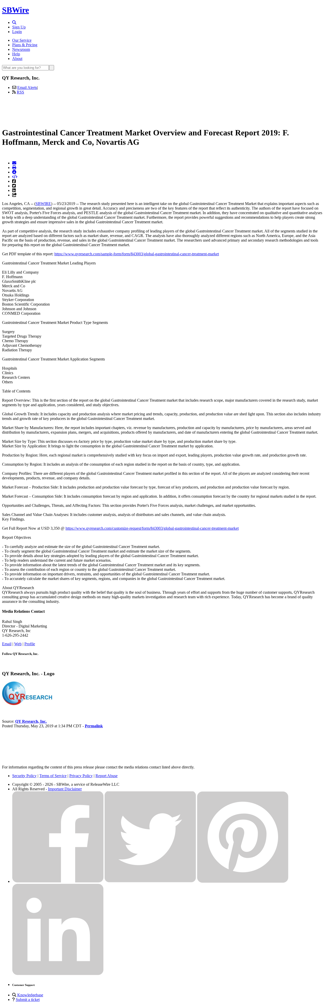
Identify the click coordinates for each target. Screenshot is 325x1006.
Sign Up (19, 27)
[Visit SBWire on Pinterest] (242, 881)
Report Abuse (106, 776)
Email (6, 644)
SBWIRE (43, 203)
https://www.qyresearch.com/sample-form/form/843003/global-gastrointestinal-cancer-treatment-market (136, 254)
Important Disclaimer (65, 789)
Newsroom (21, 49)
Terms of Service (53, 776)
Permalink (94, 726)
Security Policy (24, 776)
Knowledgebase (30, 995)
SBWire (15, 9)
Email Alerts (27, 87)
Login (17, 31)
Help (16, 54)
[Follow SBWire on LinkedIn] (58, 974)
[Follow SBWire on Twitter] (150, 881)
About (17, 58)
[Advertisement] (162, 110)
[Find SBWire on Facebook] (58, 881)
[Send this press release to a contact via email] (14, 163)
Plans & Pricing (24, 45)
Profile (29, 644)
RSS (20, 92)
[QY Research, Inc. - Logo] (27, 704)
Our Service (21, 40)
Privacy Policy (81, 776)
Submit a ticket (28, 999)
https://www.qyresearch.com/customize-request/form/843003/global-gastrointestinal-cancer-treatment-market (152, 528)
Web (18, 644)
